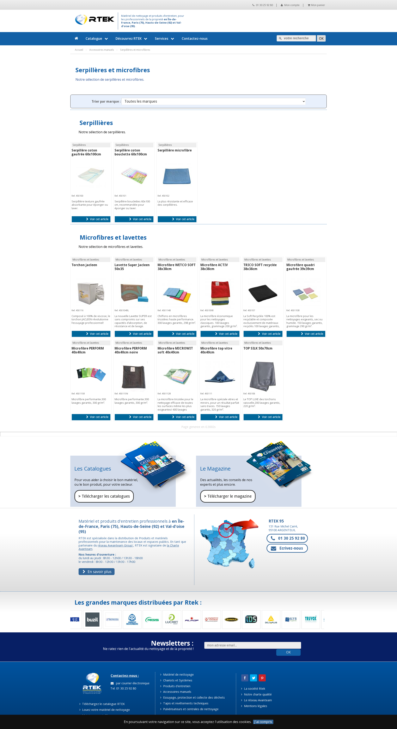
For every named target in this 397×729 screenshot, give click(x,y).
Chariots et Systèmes (177, 680)
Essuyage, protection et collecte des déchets (193, 697)
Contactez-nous (195, 38)
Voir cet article (98, 219)
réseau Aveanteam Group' (115, 545)
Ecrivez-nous (290, 548)
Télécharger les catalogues (104, 496)
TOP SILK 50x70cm (258, 348)
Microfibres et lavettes (113, 237)
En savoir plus (99, 571)
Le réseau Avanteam (257, 700)
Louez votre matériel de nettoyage (105, 710)
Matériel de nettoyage (178, 674)
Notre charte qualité (257, 694)
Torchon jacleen (84, 265)
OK (288, 652)
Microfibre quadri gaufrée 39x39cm (300, 267)
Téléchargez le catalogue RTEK (103, 704)
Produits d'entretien (176, 686)
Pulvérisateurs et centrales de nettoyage (190, 709)
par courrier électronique (131, 683)
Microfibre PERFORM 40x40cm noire (131, 350)
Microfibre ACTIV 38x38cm (214, 267)
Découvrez (129, 38)
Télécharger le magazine (228, 496)
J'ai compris (263, 722)
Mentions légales (255, 706)
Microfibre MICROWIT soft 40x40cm (175, 350)
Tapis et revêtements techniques (185, 703)
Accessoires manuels (176, 692)
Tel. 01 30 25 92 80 (123, 688)
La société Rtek (254, 689)
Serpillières (96, 123)
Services (161, 38)
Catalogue (94, 38)
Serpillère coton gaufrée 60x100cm (86, 152)
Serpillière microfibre (175, 150)
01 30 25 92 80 (264, 5)
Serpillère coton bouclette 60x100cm (131, 152)
